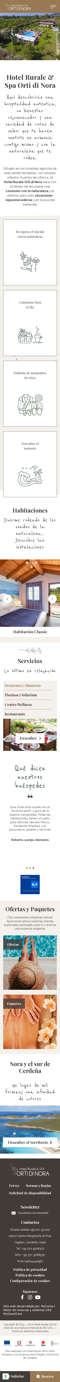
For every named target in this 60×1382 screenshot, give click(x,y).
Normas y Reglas (38, 1185)
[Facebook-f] (22, 1297)
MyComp (47, 1306)
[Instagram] (30, 1297)
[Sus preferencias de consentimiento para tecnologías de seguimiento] (6, 1376)
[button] (54, 6)
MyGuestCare (12, 1313)
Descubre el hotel (30, 268)
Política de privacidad (30, 1269)
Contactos (30, 1222)
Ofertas (13, 944)
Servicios (30, 661)
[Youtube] (38, 1297)
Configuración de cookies (30, 1280)
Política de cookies (30, 1275)
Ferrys (14, 1185)
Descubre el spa (30, 408)
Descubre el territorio (30, 478)
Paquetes (14, 1003)
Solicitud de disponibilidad (30, 1193)
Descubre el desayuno (30, 337)
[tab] (28, 685)
